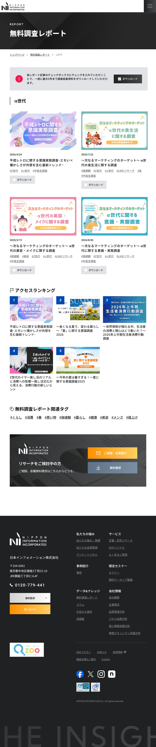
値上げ (133, 417)
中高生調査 (40, 170)
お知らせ (102, 652)
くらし (17, 417)
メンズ (118, 417)
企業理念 (114, 604)
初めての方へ (83, 652)
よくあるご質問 (118, 555)
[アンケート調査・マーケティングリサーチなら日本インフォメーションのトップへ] (13, 6)
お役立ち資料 (84, 612)
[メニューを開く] (150, 6)
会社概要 (114, 597)
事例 (79, 572)
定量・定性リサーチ (121, 540)
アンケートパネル (87, 555)
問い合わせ (30, 609)
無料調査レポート (87, 597)
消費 (30, 417)
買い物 (51, 417)
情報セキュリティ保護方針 (125, 633)
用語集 (80, 619)
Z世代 (14, 170)
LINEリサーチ (126, 170)
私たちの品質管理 (87, 547)
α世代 (26, 170)
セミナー (114, 572)
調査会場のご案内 (86, 659)
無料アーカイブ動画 (121, 580)
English (106, 659)
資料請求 (30, 598)
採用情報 (117, 652)
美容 (26, 256)
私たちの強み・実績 (88, 540)
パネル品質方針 (118, 619)
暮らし (81, 417)
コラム (80, 604)
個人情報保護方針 (119, 626)
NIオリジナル (117, 547)
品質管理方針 (117, 612)
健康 (94, 417)
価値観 (87, 170)
